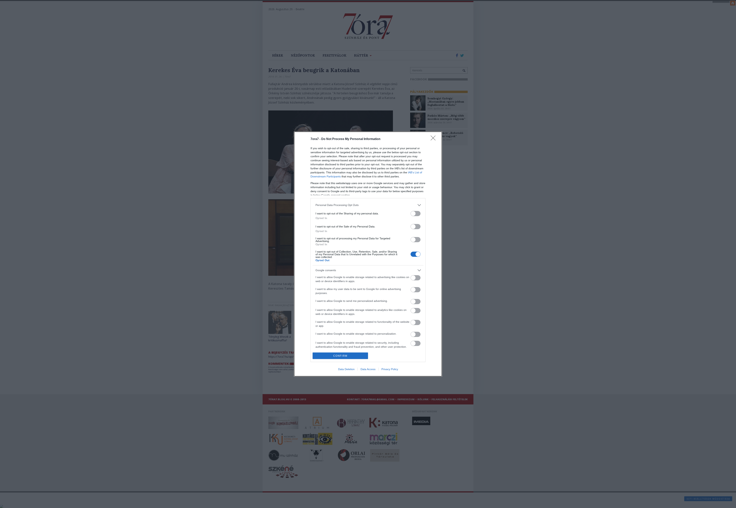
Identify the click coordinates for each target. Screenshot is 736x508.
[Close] (434, 139)
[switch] (416, 213)
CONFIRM (340, 355)
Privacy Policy (389, 369)
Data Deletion (346, 369)
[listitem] (368, 205)
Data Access (368, 369)
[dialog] (368, 254)
